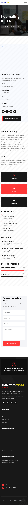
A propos (4, 414)
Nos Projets (5, 419)
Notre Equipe (5, 417)
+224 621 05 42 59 (10, 488)
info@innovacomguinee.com (13, 485)
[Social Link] (3, 111)
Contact (4, 422)
